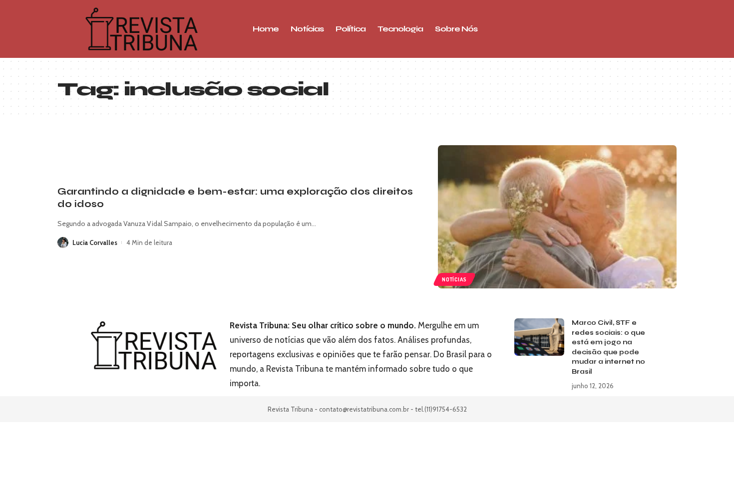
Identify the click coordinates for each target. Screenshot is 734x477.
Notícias (454, 279)
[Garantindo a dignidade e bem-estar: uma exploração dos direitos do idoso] (557, 216)
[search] (609, 29)
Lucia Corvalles (94, 242)
